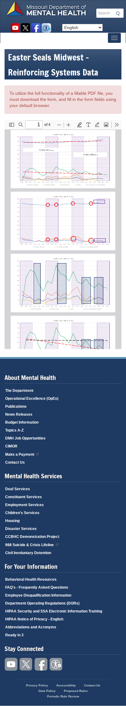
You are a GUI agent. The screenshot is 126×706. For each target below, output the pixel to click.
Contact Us (15, 462)
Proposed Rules (76, 691)
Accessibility (46, 28)
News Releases (18, 414)
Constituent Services (23, 497)
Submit (117, 14)
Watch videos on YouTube (15, 28)
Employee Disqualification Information (38, 595)
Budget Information (22, 422)
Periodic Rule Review (63, 696)
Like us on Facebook (36, 28)
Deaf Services (17, 489)
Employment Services (24, 505)
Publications (16, 406)
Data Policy (47, 691)
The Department (19, 390)
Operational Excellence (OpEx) (31, 398)
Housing (12, 521)
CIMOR (11, 446)
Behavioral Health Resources (31, 579)
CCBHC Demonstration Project (32, 537)
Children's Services (22, 513)
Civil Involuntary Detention (28, 553)
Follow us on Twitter (25, 28)
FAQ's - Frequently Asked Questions (36, 587)
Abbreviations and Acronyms (30, 627)
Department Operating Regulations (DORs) (42, 603)
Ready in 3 (14, 635)
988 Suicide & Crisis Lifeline (29, 545)
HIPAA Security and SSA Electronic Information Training (53, 611)
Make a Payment (19, 454)
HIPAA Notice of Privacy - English (34, 619)
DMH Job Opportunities (25, 438)
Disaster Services (21, 529)
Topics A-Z (14, 430)
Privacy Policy (37, 685)
